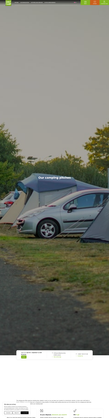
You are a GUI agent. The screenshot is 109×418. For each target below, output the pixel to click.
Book (23, 357)
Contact (95, 3)
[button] (75, 2)
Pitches (16, 2)
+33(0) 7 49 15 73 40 (83, 354)
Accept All (25, 412)
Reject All (16, 412)
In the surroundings (50, 2)
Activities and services (37, 2)
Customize (8, 412)
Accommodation (24, 2)
